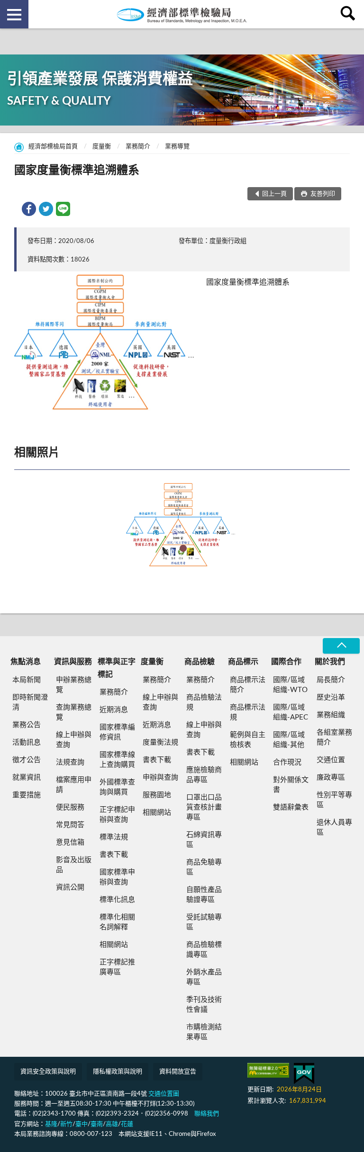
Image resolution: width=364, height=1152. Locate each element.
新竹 (66, 1124)
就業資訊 (26, 777)
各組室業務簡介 (334, 737)
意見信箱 (70, 842)
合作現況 (287, 762)
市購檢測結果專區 (204, 1032)
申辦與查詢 (160, 777)
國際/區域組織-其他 (289, 739)
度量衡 (101, 147)
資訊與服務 (73, 662)
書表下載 (114, 854)
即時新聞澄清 (30, 702)
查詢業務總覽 (73, 712)
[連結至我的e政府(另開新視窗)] (304, 1073)
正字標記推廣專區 (117, 967)
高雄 (112, 1124)
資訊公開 (70, 887)
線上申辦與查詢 (73, 739)
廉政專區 (331, 777)
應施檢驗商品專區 (204, 774)
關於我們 (330, 662)
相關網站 (114, 944)
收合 (341, 646)
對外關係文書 (291, 784)
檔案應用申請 (73, 784)
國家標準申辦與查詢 (117, 877)
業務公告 (26, 725)
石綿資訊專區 (204, 839)
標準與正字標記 (117, 668)
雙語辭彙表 (291, 807)
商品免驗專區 (204, 867)
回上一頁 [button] (274, 194)
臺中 (81, 1124)
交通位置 (331, 760)
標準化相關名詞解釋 (117, 922)
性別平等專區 (334, 800)
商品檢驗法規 (204, 702)
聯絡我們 (206, 1114)
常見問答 (70, 824)
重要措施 (26, 795)
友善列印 (322, 194)
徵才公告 (26, 760)
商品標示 (243, 662)
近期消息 (114, 709)
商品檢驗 (199, 662)
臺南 (97, 1124)
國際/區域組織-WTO (290, 684)
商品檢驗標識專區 (204, 949)
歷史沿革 (331, 697)
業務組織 (331, 715)
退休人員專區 (334, 827)
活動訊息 (26, 742)
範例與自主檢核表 (247, 739)
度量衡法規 (160, 742)
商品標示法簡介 (247, 684)
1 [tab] (183, 548)
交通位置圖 (163, 1094)
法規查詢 (70, 762)
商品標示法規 (247, 712)
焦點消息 (25, 662)
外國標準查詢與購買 (117, 787)
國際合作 (286, 662)
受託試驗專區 (204, 922)
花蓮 (127, 1124)
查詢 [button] (350, 14)
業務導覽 (177, 147)
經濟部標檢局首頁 (53, 147)
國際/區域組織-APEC (290, 712)
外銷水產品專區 (204, 977)
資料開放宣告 (177, 1072)
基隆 (51, 1124)
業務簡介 (138, 147)
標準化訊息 (117, 899)
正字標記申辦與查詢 (117, 814)
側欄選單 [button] (14, 14)
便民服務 (70, 807)
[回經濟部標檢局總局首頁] (182, 14)
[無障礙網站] (268, 1070)
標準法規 (114, 837)
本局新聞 (26, 680)
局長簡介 (331, 680)
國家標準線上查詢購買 (117, 759)
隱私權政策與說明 (117, 1072)
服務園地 (157, 795)
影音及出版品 (73, 864)
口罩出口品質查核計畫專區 (204, 807)
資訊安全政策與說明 (48, 1072)
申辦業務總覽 (73, 684)
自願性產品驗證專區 (204, 894)
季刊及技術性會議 (204, 1004)
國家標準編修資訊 (117, 732)
